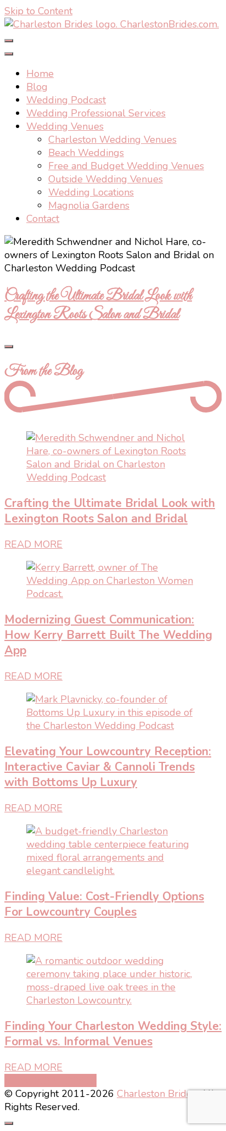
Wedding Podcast (66, 100)
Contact (42, 218)
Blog (37, 86)
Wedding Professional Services (96, 113)
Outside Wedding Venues (105, 179)
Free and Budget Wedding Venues (126, 165)
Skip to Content (38, 11)
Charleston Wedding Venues (112, 139)
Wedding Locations (91, 192)
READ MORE (33, 544)
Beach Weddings (86, 152)
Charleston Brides (156, 1093)
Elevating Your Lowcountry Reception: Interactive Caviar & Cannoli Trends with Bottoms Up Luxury (107, 767)
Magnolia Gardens (88, 205)
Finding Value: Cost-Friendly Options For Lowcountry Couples (104, 904)
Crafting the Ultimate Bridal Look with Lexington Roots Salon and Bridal (98, 305)
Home (40, 73)
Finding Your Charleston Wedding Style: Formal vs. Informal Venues (113, 1033)
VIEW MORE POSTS (50, 1080)
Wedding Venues (65, 126)
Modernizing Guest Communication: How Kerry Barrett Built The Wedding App (108, 635)
